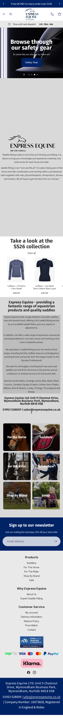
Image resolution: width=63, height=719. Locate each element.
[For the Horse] (17, 437)
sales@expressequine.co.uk (41, 409)
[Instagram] (34, 672)
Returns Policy (31, 621)
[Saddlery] (46, 437)
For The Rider (31, 571)
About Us (31, 594)
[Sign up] (55, 541)
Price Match (31, 625)
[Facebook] (29, 672)
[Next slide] (59, 3)
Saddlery (31, 563)
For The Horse (31, 567)
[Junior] (46, 495)
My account (31, 612)
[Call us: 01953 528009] (52, 14)
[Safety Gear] (46, 466)
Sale (31, 580)
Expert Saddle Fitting (32, 598)
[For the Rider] (17, 466)
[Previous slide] (3, 3)
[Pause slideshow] (24, 74)
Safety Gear (31, 62)
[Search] (10, 14)
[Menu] (3, 14)
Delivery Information (31, 616)
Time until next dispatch (24, 24)
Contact (31, 629)
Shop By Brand (32, 576)
